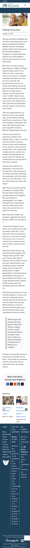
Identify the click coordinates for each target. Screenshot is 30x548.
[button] (3, 409)
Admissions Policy (6, 435)
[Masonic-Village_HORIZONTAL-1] (10, 4)
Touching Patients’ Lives (6, 410)
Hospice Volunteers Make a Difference (21, 412)
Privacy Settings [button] (5, 445)
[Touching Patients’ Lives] (8, 397)
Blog (4, 432)
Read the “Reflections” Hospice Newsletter (7, 453)
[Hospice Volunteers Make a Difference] (22, 397)
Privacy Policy (5, 440)
